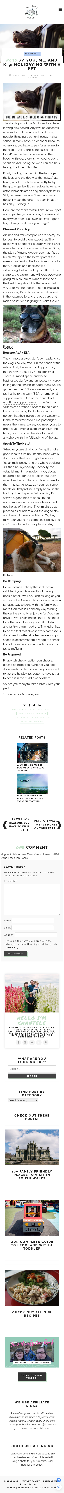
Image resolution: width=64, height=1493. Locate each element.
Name (7, 920)
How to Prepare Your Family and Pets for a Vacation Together (30, 798)
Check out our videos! (32, 1376)
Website (9, 935)
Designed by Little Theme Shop (37, 1488)
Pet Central (32, 54)
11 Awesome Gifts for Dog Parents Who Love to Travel (30, 768)
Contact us (50, 1481)
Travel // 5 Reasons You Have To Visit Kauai (19, 825)
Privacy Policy (31, 1481)
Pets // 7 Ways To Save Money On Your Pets (45, 824)
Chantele (39, 75)
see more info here (39, 1428)
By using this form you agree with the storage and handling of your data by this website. (31, 944)
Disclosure (11, 1481)
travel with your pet (32, 722)
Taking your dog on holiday (32, 713)
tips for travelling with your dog (32, 718)
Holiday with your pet (40, 709)
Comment (11, 881)
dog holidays (19, 709)
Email (7, 927)
